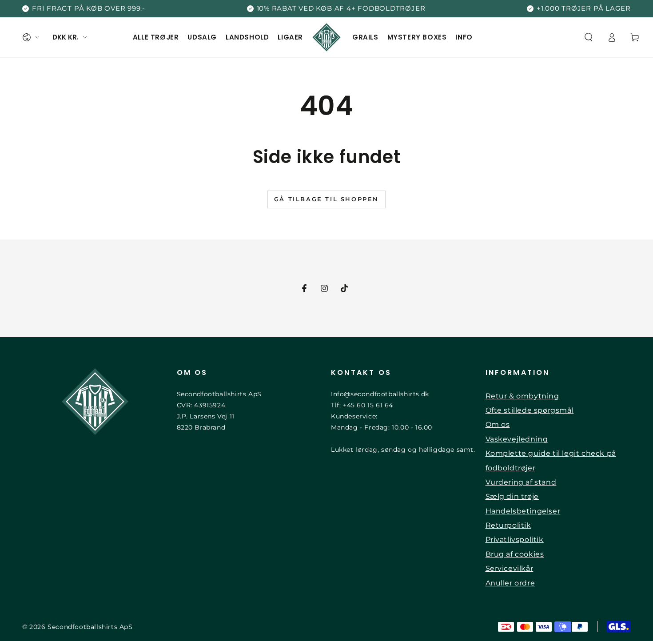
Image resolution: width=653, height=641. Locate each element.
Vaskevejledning (517, 439)
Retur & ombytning (522, 396)
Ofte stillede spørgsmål (530, 410)
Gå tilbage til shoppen (326, 199)
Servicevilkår (510, 568)
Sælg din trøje (512, 496)
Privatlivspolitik (515, 539)
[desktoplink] (30, 37)
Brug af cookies (515, 554)
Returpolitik (508, 525)
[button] (588, 37)
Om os (498, 424)
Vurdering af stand (521, 482)
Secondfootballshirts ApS (90, 627)
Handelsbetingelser (523, 511)
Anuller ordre (510, 583)
